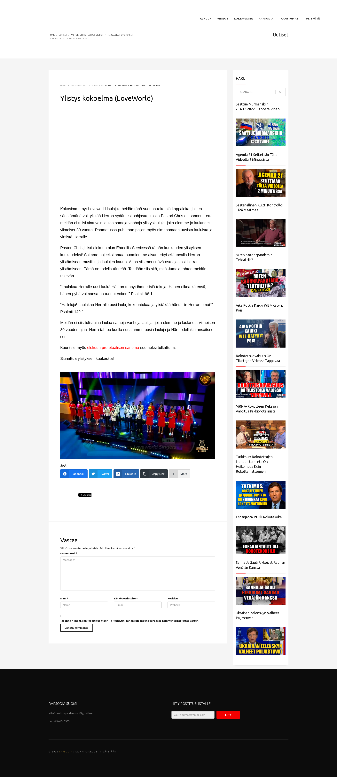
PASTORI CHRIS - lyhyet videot (145, 85)
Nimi (64, 598)
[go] (280, 92)
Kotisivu (173, 598)
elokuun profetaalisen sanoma (113, 347)
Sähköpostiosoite (126, 598)
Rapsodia (66, 751)
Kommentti (68, 553)
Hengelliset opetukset (117, 85)
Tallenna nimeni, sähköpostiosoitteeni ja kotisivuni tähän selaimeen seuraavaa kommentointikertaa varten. (129, 620)
